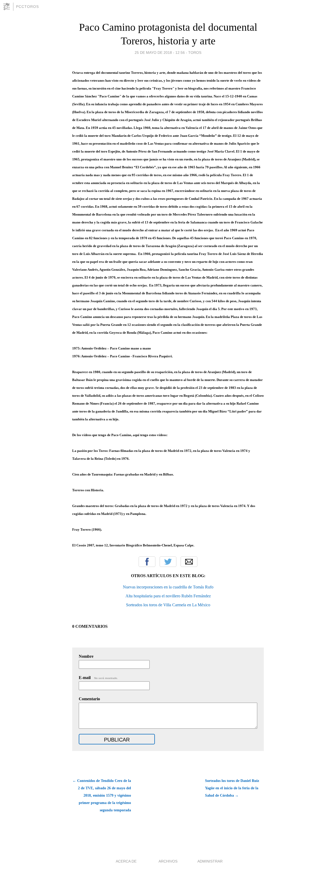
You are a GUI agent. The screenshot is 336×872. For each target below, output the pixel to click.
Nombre (86, 656)
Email (189, 561)
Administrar (210, 861)
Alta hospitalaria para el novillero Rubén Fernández (168, 596)
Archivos (168, 861)
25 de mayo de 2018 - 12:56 (160, 52)
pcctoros (27, 6)
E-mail (98, 677)
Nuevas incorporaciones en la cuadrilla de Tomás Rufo (168, 587)
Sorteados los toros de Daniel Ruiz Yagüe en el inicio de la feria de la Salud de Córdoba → (232, 788)
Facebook (147, 561)
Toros (194, 52)
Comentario (89, 699)
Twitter (168, 561)
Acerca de (126, 861)
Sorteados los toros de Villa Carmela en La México (168, 605)
